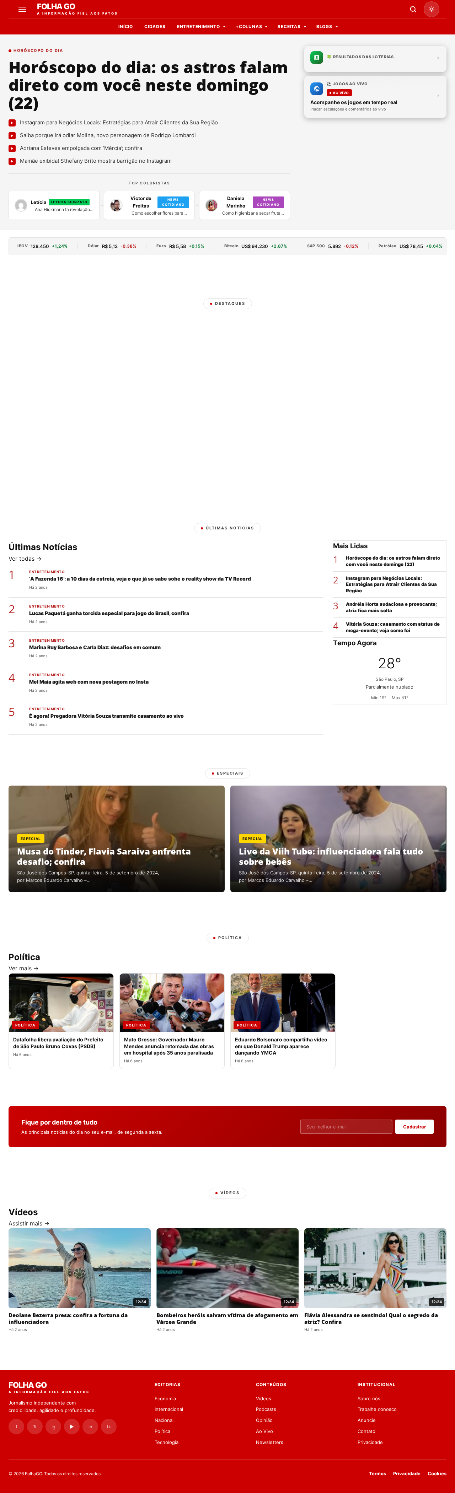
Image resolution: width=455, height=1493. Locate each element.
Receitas (289, 26)
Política (162, 1431)
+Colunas (249, 26)
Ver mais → (24, 968)
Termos (377, 1473)
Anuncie (367, 1420)
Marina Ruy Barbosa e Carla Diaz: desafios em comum (95, 647)
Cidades (155, 26)
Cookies (437, 1473)
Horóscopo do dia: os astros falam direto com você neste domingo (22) (148, 84)
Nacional (164, 1420)
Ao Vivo (264, 1431)
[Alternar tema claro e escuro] (431, 9)
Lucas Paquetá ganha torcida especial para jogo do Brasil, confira (109, 613)
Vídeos (263, 1398)
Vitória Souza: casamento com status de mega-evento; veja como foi (393, 627)
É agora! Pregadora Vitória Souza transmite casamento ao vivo (106, 716)
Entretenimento (198, 26)
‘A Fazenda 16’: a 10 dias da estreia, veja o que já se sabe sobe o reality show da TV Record (140, 579)
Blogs (324, 26)
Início (125, 26)
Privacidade (370, 1442)
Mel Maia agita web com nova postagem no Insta (89, 682)
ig (53, 1426)
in (90, 1426)
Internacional (169, 1409)
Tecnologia (166, 1442)
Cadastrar (414, 1127)
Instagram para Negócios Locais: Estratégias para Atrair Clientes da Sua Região (391, 584)
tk (109, 1426)
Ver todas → (25, 558)
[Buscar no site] (413, 9)
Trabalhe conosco (377, 1409)
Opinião (264, 1420)
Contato (366, 1431)
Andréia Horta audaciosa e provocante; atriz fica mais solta (391, 607)
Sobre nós (369, 1398)
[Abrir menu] (23, 9)
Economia (165, 1398)
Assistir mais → (29, 1223)
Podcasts (266, 1409)
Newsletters (269, 1442)
